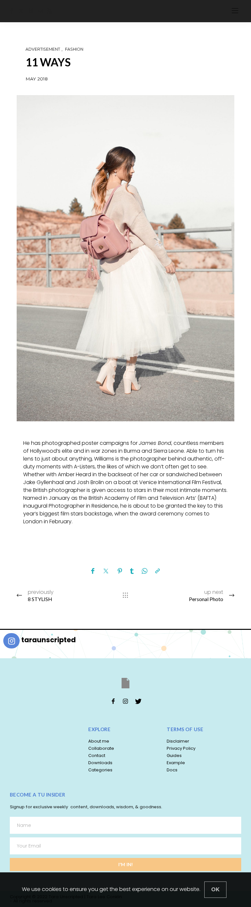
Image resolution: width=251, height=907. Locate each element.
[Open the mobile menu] (235, 11)
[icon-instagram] (125, 701)
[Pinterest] (120, 571)
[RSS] (49, 11)
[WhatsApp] (144, 571)
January (58, 498)
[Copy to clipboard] (157, 571)
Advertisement (42, 49)
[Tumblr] (132, 571)
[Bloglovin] (31, 11)
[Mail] (40, 11)
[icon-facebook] (113, 701)
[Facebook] (12, 11)
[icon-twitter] (138, 701)
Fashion (74, 49)
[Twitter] (21, 11)
